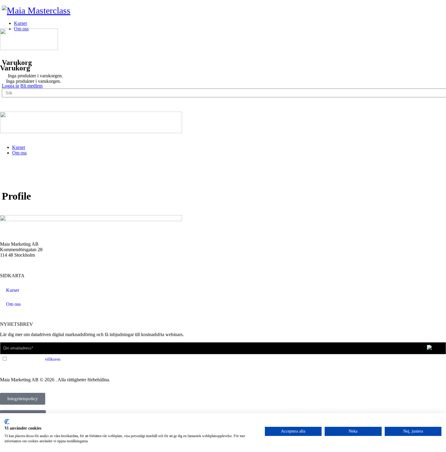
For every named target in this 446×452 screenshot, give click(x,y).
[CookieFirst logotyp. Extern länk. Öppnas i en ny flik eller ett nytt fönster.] (7, 421)
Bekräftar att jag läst (34, 359)
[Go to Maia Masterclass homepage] (36, 10)
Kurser (18, 147)
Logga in (10, 85)
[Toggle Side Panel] (5, 2)
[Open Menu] (3, 25)
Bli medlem (31, 85)
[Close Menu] (3, 137)
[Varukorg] (3, 54)
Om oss (19, 152)
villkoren (52, 359)
